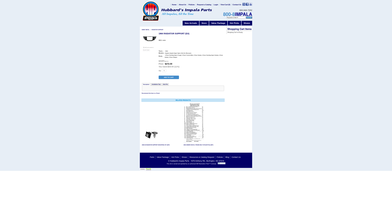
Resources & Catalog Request (201, 157)
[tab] (146, 84)
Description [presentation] (146, 84)
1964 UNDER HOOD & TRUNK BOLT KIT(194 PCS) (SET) (198, 144)
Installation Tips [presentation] (156, 84)
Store (204, 23)
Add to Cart (169, 77)
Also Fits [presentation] (165, 84)
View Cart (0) (225, 5)
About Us (182, 5)
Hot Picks (234, 23)
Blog (227, 157)
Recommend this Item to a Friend (151, 93)
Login (216, 5)
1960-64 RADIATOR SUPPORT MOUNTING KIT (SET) (156, 144)
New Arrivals (191, 23)
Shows (247, 23)
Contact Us (237, 5)
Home (174, 5)
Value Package (218, 23)
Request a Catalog (204, 5)
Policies (192, 5)
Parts (152, 157)
